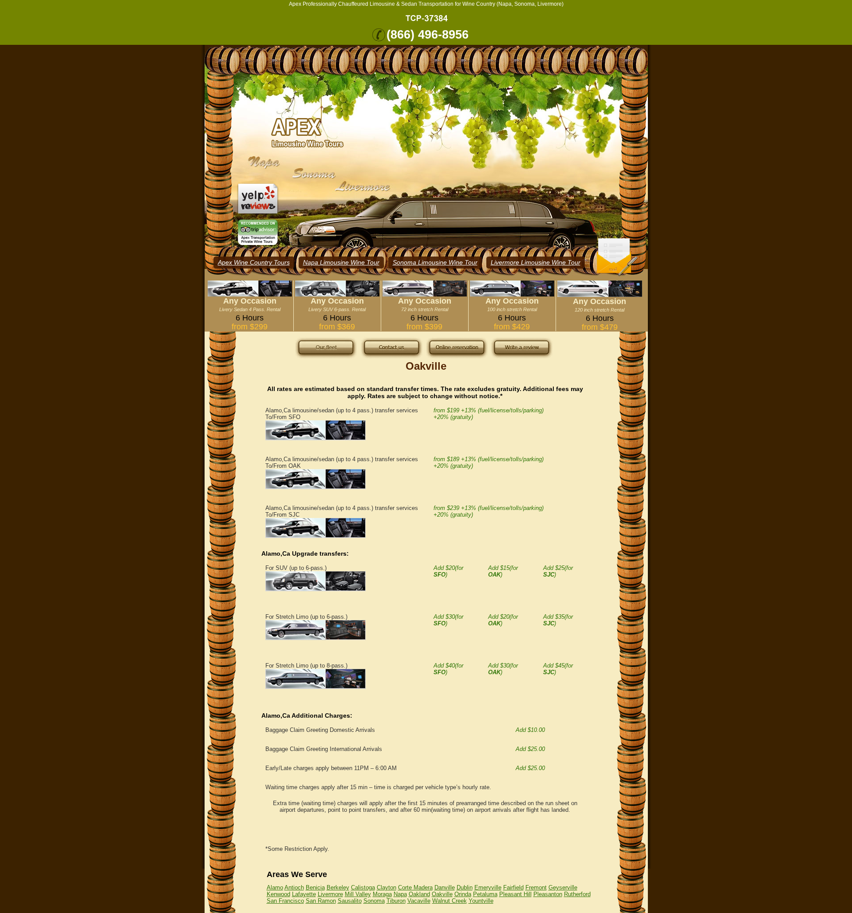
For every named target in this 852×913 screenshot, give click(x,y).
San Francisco (285, 900)
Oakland (419, 894)
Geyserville (562, 887)
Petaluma (485, 894)
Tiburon (396, 900)
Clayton (386, 887)
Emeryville (487, 887)
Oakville (442, 894)
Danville (444, 887)
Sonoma (374, 900)
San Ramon (321, 900)
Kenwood (278, 894)
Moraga (382, 894)
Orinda (462, 894)
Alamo (275, 887)
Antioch (294, 887)
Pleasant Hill (515, 894)
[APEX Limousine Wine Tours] (307, 132)
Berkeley (338, 887)
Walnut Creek (449, 900)
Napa (400, 894)
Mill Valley (358, 894)
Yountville (481, 900)
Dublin (465, 887)
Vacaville (418, 900)
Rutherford (577, 894)
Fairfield (513, 887)
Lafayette (304, 894)
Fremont (536, 887)
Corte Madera (415, 887)
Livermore (330, 894)
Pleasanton (547, 894)
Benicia (315, 887)
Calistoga (363, 887)
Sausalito (350, 900)
